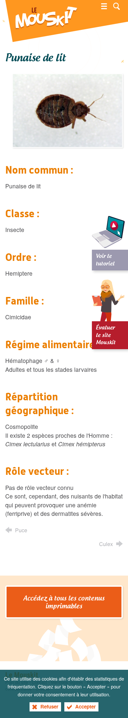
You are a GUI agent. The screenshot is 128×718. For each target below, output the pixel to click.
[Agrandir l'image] (67, 110)
